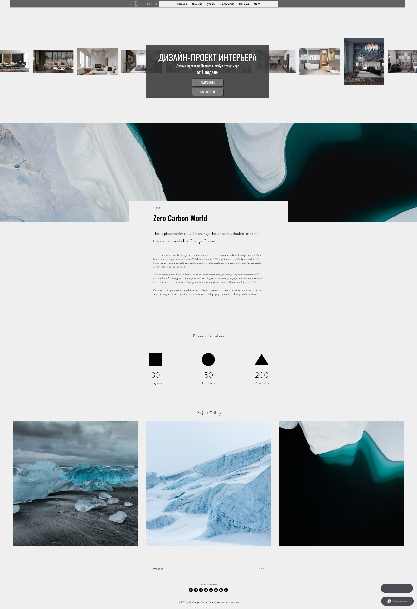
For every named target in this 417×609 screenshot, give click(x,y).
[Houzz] (221, 590)
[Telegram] (196, 590)
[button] (285, 61)
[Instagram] (191, 590)
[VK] (226, 590)
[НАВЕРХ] (397, 588)
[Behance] (216, 590)
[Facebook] (211, 590)
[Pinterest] (206, 590)
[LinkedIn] (201, 590)
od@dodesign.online (208, 584)
